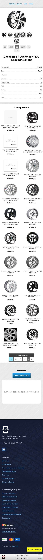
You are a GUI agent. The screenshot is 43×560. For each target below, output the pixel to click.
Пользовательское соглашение (13, 468)
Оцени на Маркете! (9, 531)
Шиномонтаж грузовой (10, 507)
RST (25, 4)
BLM (16, 51)
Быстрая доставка (8, 493)
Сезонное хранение (9, 500)
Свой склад (6, 518)
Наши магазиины (8, 511)
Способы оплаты (8, 478)
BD (17, 47)
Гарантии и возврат (9, 471)
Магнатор (15, 546)
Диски (19, 4)
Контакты (5, 461)
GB (5, 47)
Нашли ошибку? (34, 549)
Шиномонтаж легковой (10, 504)
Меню (40, 558)
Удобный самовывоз (9, 497)
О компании (6, 464)
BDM (23, 47)
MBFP (11, 47)
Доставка (5, 475)
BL (29, 47)
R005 (31, 4)
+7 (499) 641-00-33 (12, 443)
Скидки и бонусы (8, 482)
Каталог (12, 4)
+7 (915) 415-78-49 (21, 558)
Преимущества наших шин (11, 514)
